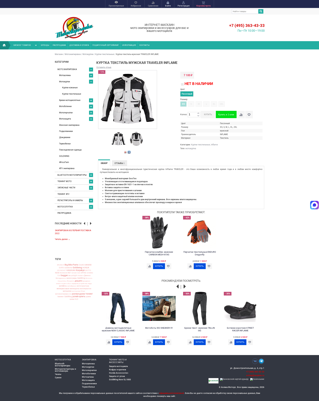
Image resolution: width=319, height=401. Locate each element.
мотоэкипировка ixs (63, 294)
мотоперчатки (85, 289)
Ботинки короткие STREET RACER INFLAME (240, 329)
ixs (69, 276)
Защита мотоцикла (118, 366)
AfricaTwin (64, 162)
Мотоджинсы (61, 278)
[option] (74, 234)
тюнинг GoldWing (64, 297)
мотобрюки (71, 286)
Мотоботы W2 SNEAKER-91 (159, 328)
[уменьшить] (198, 116)
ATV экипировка (66, 168)
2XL (221, 104)
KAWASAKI (71, 270)
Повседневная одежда (70, 150)
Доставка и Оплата (79, 45)
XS (183, 104)
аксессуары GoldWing (75, 278)
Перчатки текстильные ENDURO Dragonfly (199, 253)
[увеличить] (198, 113)
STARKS (90, 273)
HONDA (86, 268)
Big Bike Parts (71, 265)
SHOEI (74, 273)
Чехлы (58, 374)
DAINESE (88, 265)
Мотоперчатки (66, 112)
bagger (64, 275)
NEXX (57, 273)
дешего (78, 281)
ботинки (89, 278)
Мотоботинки (65, 106)
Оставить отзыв (103, 67)
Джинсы (87, 275)
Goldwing (77, 267)
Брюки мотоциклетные (69, 100)
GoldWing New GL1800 (120, 379)
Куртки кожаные (70, 87)
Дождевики (64, 137)
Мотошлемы (65, 75)
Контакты (144, 45)
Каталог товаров (22, 45)
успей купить (78, 296)
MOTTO (88, 270)
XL (214, 104)
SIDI (79, 273)
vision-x (81, 275)
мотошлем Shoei (78, 291)
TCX (58, 275)
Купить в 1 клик (226, 114)
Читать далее (62, 239)
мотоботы (63, 286)
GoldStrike (68, 268)
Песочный (187, 94)
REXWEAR (63, 273)
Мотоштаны (88, 377)
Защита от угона (117, 376)
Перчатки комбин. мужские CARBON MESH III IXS (159, 253)
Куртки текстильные (104, 54)
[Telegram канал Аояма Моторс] (261, 362)
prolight (74, 275)
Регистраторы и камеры (70, 200)
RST (69, 273)
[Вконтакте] (255, 361)
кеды (90, 283)
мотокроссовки (63, 289)
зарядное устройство (79, 283)
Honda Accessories (118, 373)
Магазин (59, 54)
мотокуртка (74, 289)
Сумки (58, 377)
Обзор (104, 163)
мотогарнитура (83, 286)
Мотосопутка (65, 207)
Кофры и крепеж (117, 369)
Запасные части (66, 187)
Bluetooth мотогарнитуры (72, 175)
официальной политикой (171, 393)
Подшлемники (66, 131)
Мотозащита (65, 119)
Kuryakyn (80, 270)
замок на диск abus (63, 283)
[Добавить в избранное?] (249, 114)
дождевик (86, 281)
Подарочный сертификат (105, 45)
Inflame (214, 145)
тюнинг (89, 294)
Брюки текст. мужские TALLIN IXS (199, 329)
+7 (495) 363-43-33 (247, 25)
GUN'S (61, 268)
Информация (129, 45)
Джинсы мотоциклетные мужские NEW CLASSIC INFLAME (118, 329)
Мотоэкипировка (73, 54)
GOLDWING (64, 156)
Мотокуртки (88, 54)
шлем (88, 297)
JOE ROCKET (61, 270)
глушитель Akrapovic (66, 281)
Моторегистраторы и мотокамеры (65, 370)
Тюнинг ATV (63, 194)
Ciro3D (81, 265)
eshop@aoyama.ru (255, 375)
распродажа (78, 294)
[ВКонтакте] (129, 152)
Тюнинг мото (64, 181)
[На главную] (4, 45)
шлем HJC (74, 299)
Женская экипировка (69, 125)
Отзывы (119, 163)
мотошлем (67, 291)
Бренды (45, 45)
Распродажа (59, 45)
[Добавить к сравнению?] (241, 114)
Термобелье (65, 144)
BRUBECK (60, 265)
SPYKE (83, 273)
